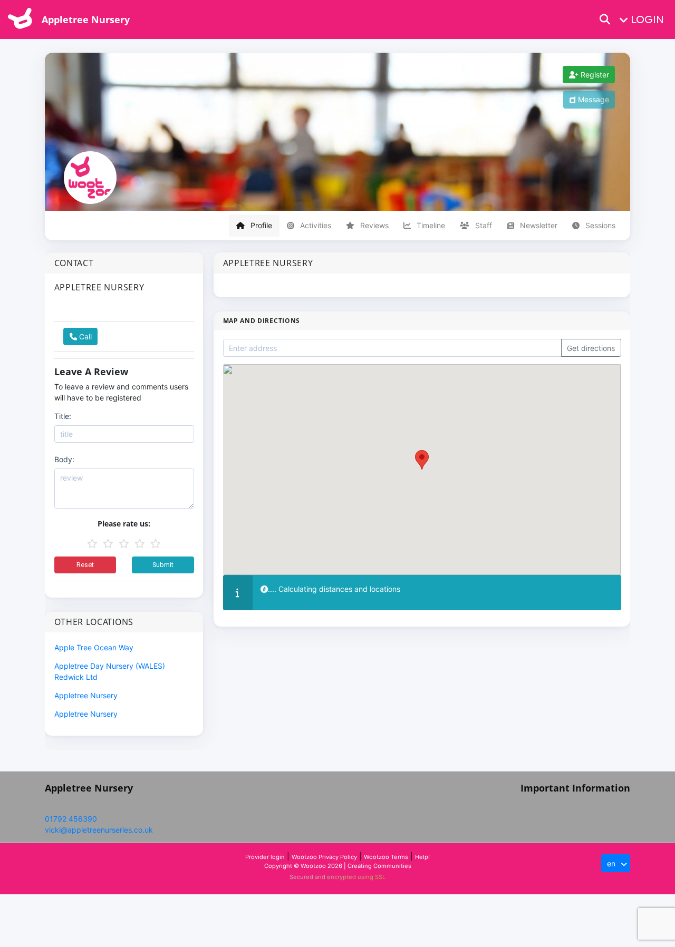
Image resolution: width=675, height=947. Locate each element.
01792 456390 (71, 818)
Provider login (265, 857)
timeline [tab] (433, 225)
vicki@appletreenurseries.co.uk (99, 829)
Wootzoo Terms (386, 857)
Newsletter (537, 225)
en (612, 863)
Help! (422, 857)
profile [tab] (260, 225)
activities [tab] (314, 225)
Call (84, 336)
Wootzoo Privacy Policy (324, 857)
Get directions (591, 348)
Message (592, 99)
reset (85, 565)
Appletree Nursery (86, 19)
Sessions (599, 225)
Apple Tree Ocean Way (93, 647)
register (593, 74)
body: (64, 459)
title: (62, 416)
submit (162, 565)
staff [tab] (482, 225)
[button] (611, 19)
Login (647, 19)
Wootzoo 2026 (321, 866)
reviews (373, 225)
